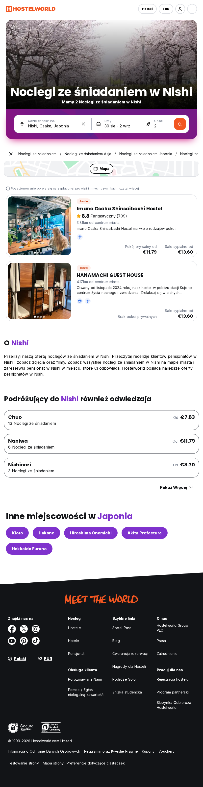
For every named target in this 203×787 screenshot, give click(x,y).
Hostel (84, 201)
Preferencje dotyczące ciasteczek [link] (96, 763)
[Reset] (83, 124)
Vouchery (166, 751)
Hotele (73, 641)
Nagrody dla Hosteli (129, 666)
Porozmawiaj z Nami (85, 679)
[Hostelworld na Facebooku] (12, 629)
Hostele (74, 628)
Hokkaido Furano (29, 548)
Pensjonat (76, 653)
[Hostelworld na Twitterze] (24, 629)
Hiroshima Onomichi (91, 532)
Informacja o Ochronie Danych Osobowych (44, 751)
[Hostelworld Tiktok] (36, 641)
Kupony (148, 751)
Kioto (17, 532)
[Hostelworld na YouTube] (12, 641)
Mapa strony (53, 763)
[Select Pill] (180, 9)
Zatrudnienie (167, 653)
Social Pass (121, 628)
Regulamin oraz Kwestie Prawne (111, 751)
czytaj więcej (129, 188)
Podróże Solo (124, 679)
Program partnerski (173, 692)
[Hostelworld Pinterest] (24, 641)
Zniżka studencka (127, 692)
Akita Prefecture (144, 532)
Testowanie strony (23, 763)
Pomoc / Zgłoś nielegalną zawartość (85, 692)
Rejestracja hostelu (172, 679)
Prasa (161, 641)
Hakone (46, 532)
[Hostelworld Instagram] (36, 629)
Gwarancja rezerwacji (130, 653)
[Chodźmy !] (180, 124)
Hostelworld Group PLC (172, 627)
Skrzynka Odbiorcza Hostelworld (174, 705)
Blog (116, 641)
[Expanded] (11, 154)
